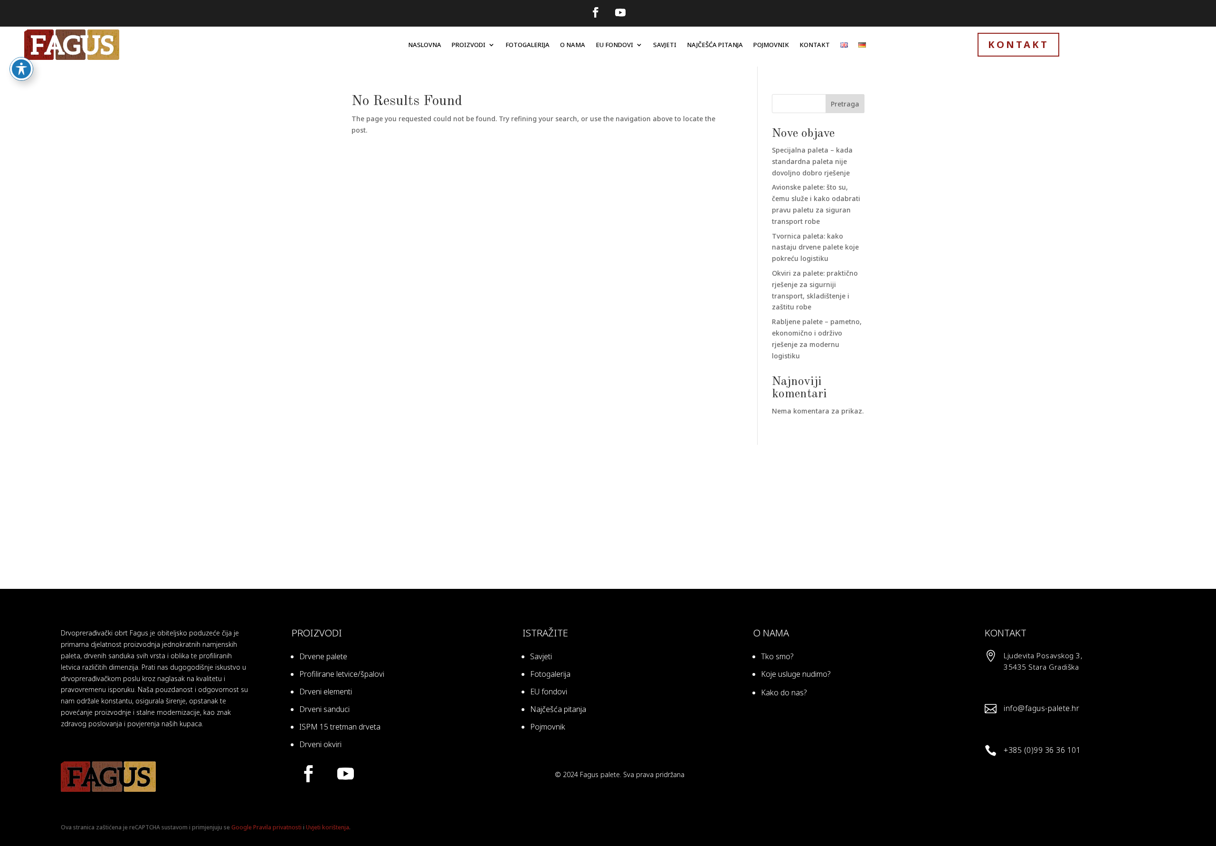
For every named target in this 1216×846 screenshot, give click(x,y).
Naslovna (424, 44)
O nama (572, 44)
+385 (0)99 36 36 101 (1042, 750)
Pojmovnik (771, 44)
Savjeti (664, 44)
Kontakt (814, 44)
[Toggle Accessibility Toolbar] (21, 69)
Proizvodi (468, 44)
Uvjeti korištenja (327, 827)
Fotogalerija (527, 44)
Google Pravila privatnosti (266, 827)
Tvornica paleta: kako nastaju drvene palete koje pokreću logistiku (815, 247)
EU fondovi (614, 44)
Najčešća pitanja (715, 44)
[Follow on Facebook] (595, 12)
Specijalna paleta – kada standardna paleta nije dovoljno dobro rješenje (812, 161)
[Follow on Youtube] (620, 12)
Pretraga (845, 103)
